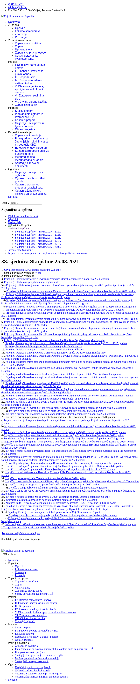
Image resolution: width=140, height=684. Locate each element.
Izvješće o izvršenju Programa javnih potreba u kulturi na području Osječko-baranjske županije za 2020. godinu (64, 435)
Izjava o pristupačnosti (13, 544)
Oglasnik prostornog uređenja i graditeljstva (29, 186)
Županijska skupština (28, 43)
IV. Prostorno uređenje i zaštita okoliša (29, 82)
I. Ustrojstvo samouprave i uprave (33, 599)
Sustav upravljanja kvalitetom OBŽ (26, 57)
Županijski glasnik (26, 104)
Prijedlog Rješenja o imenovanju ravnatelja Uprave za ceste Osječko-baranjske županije (55, 512)
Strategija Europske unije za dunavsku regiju (32, 152)
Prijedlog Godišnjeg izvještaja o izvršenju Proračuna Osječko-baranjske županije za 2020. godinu (56, 278)
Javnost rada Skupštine (20, 250)
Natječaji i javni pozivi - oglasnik (33, 667)
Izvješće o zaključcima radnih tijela (21, 533)
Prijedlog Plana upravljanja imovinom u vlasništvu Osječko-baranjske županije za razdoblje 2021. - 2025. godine (66, 343)
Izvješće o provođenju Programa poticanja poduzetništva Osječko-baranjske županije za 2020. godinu (60, 413)
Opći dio (20, 28)
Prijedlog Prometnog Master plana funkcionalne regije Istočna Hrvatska (43, 346)
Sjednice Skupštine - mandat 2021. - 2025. (38, 234)
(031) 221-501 (16, 4)
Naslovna (14, 21)
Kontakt (12, 196)
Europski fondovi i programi (31, 147)
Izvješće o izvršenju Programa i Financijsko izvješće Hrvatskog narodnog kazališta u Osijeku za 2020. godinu (64, 466)
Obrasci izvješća (25, 129)
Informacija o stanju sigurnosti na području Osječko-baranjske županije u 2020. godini (51, 499)
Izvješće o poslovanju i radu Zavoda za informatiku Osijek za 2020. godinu (45, 478)
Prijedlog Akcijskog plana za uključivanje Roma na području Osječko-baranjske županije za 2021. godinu (65, 463)
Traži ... (5, 202)
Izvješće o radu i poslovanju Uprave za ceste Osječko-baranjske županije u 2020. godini (55, 410)
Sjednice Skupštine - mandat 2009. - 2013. (38, 243)
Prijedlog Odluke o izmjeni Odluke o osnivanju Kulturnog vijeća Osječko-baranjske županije (55, 352)
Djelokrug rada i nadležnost (23, 216)
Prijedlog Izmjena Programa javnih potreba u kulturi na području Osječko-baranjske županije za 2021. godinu (65, 309)
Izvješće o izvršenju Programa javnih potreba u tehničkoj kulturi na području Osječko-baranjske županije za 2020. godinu (69, 441)
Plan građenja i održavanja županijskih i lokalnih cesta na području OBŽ (31, 141)
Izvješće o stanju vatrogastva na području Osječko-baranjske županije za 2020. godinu (53, 484)
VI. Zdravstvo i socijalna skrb (31, 615)
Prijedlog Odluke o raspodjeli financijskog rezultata (31, 282)
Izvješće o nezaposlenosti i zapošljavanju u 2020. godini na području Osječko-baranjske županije (57, 496)
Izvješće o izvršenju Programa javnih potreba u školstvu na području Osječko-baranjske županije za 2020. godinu (65, 432)
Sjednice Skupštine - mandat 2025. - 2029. (38, 231)
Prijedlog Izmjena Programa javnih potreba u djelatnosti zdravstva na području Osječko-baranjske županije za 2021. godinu (72, 318)
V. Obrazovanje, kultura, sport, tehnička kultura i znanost (29, 89)
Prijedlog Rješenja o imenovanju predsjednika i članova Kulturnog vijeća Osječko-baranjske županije (62, 515)
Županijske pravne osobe (30, 52)
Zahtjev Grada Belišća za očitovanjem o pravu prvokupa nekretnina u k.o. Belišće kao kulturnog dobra (60, 502)
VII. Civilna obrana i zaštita (31, 101)
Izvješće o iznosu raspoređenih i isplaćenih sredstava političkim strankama (48, 253)
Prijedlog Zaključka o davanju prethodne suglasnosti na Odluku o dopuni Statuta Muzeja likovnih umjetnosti (63, 374)
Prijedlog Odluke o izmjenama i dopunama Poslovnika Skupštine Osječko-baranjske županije (54, 340)
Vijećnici (13, 219)
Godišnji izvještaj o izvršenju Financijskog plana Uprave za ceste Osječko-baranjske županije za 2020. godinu (67, 407)
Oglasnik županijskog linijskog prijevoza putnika (30, 192)
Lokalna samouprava (27, 31)
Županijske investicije (28, 135)
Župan (19, 46)
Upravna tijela (23, 49)
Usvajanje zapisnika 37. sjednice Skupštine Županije (32, 269)
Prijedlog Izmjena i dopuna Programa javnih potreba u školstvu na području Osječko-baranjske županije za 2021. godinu (71, 306)
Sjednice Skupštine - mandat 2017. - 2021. (38, 237)
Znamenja (21, 34)
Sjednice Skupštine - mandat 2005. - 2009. (38, 246)
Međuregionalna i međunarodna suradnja (29, 158)
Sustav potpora (24, 110)
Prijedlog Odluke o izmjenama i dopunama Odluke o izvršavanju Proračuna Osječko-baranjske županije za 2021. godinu (71, 291)
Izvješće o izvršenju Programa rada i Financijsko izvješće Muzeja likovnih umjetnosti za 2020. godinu (60, 469)
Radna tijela (14, 222)
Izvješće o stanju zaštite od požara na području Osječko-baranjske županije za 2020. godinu (57, 487)
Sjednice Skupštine (18, 228)
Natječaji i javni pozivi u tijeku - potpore (29, 125)
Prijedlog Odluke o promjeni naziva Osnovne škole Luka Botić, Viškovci (44, 349)
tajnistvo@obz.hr (17, 7)
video (38, 272)
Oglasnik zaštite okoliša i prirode (32, 670)
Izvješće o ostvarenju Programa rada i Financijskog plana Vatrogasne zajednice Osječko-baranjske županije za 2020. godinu (72, 481)
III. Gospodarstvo (25, 77)
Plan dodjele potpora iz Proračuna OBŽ (29, 115)
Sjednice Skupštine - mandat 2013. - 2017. (38, 240)
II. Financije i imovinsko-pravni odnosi (29, 73)
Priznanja (21, 37)
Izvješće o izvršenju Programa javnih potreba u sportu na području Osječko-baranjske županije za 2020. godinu (64, 438)
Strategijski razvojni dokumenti (27, 165)
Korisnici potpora (25, 120)
